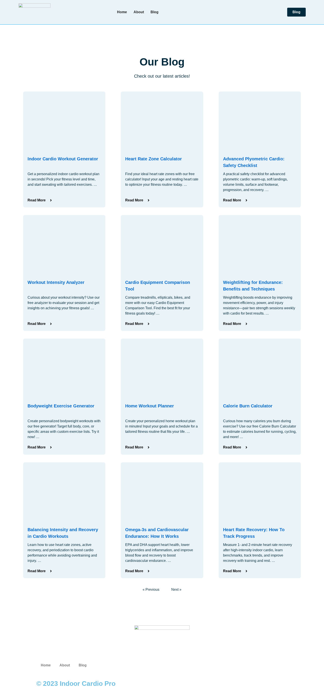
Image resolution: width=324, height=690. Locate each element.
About (139, 12)
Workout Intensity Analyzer (56, 282)
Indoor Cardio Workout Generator (63, 158)
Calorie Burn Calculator (247, 405)
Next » (176, 589)
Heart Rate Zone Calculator (153, 158)
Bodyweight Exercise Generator (61, 405)
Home (122, 12)
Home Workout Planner (149, 405)
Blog (154, 12)
